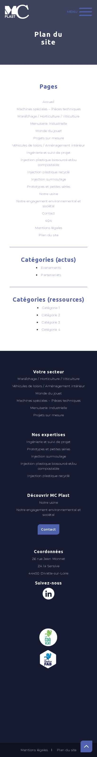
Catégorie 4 (51, 329)
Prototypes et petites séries (48, 186)
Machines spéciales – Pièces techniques (48, 109)
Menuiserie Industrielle (48, 123)
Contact (48, 213)
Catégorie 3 (50, 322)
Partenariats (51, 275)
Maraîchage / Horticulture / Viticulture (48, 116)
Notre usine (48, 194)
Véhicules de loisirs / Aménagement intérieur (48, 145)
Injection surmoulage (48, 179)
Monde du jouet (48, 131)
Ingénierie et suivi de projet (48, 152)
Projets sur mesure (48, 138)
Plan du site (48, 235)
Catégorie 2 (50, 315)
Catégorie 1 (51, 308)
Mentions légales (48, 228)
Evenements (51, 268)
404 (48, 220)
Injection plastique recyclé (48, 172)
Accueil (48, 102)
